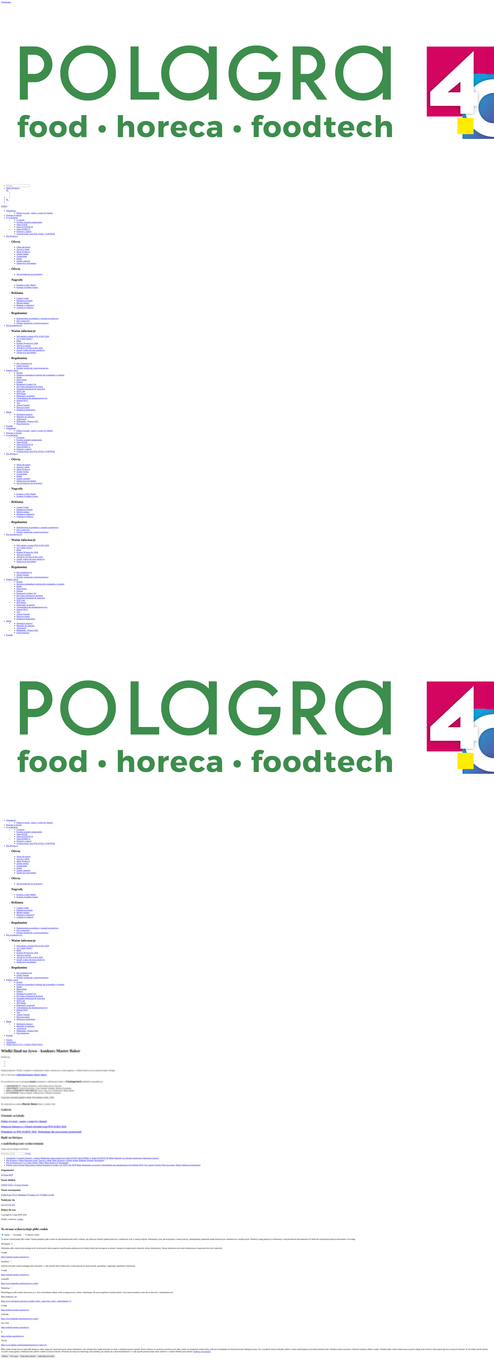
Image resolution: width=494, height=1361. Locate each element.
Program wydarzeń (14, 215)
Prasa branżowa (22, 424)
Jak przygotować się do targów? (29, 274)
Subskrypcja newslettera (26, 263)
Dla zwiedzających (24, 363)
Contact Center (22, 298)
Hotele (19, 259)
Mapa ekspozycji (51, 1163)
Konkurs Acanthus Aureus (27, 287)
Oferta (21, 1160)
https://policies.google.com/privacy (15, 1257)
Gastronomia (21, 256)
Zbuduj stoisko (22, 254)
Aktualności (11, 211)
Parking (19, 382)
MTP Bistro (21, 393)
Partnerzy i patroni (23, 231)
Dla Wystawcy (12, 236)
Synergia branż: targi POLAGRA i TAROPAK (35, 234)
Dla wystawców (23, 321)
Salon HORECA (23, 229)
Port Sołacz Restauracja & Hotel (29, 387)
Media (8, 412)
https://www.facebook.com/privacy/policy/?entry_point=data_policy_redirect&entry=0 (36, 1301)
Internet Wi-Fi (22, 400)
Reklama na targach (24, 301)
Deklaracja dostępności (25, 410)
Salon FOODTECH (24, 227)
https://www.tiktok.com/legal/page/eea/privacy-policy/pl (23, 1345)
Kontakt (9, 426)
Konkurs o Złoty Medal (26, 285)
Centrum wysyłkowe (24, 307)
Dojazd (19, 373)
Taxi (18, 403)
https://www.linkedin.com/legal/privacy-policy (20, 1283)
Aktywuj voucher (23, 346)
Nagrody (90, 1160)
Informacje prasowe (24, 414)
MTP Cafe (20, 391)
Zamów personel (23, 261)
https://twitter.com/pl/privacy (12, 1336)
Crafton (20, 1219)
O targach (20, 220)
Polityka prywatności (202, 1351)
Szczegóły (17, 1235)
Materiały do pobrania (25, 417)
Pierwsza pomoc (23, 407)
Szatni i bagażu (22, 366)
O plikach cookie (32, 1235)
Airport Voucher (23, 405)
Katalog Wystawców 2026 (27, 343)
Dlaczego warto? (31, 1160)
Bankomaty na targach (25, 396)
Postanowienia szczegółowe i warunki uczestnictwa (37, 318)
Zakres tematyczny (57, 1158)
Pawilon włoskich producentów (29, 222)
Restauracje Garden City (26, 384)
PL (7, 190)
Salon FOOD (21, 225)
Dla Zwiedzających (14, 325)
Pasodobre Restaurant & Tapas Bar (30, 389)
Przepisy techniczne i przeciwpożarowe (32, 323)
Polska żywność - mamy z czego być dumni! (34, 213)
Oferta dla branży (23, 247)
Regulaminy (99, 1160)
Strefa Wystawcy (13, 188)
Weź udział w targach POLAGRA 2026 (32, 336)
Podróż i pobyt (12, 370)
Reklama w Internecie (25, 305)
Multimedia (45, 1158)
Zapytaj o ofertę (22, 249)
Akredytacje (21, 419)
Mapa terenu (21, 380)
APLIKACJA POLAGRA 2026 (29, 348)
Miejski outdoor (22, 303)
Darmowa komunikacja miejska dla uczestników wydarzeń (40, 375)
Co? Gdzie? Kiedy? (24, 339)
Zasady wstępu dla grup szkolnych (30, 350)
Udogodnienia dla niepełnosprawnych (31, 398)
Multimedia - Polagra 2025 (27, 421)
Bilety (18, 341)
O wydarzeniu (12, 218)
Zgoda (7, 1235)
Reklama (82, 1160)
